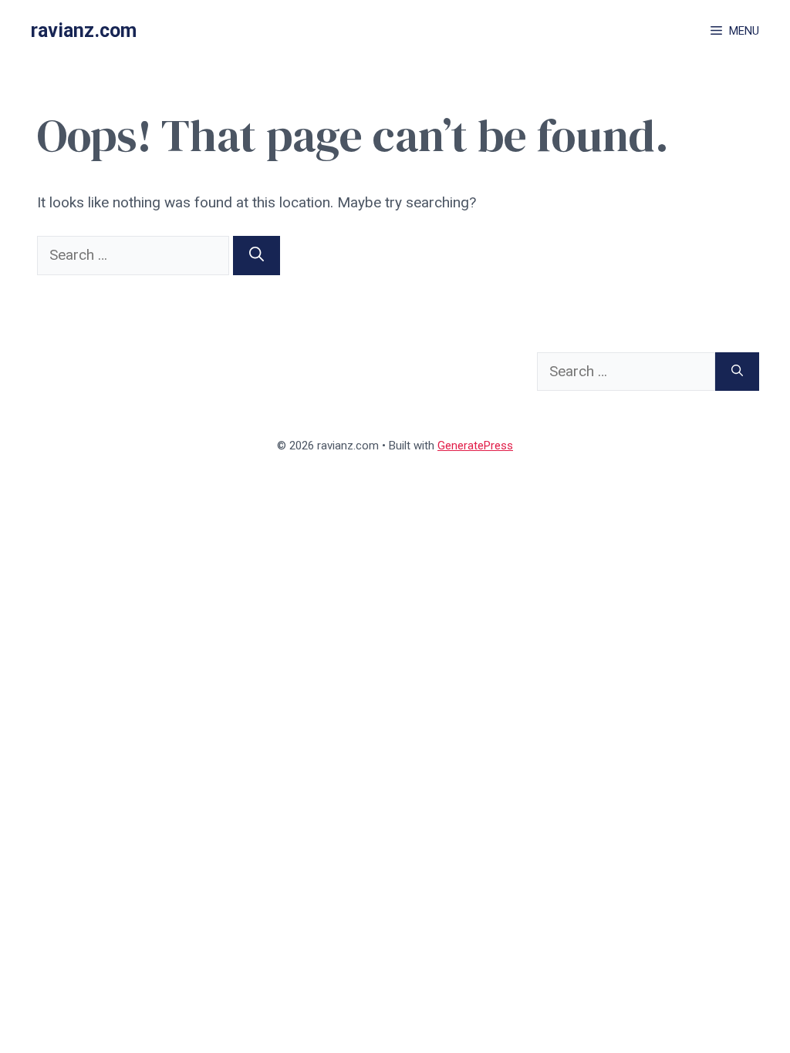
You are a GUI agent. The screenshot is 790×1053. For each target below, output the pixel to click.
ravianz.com (84, 30)
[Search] (256, 255)
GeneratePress (475, 445)
